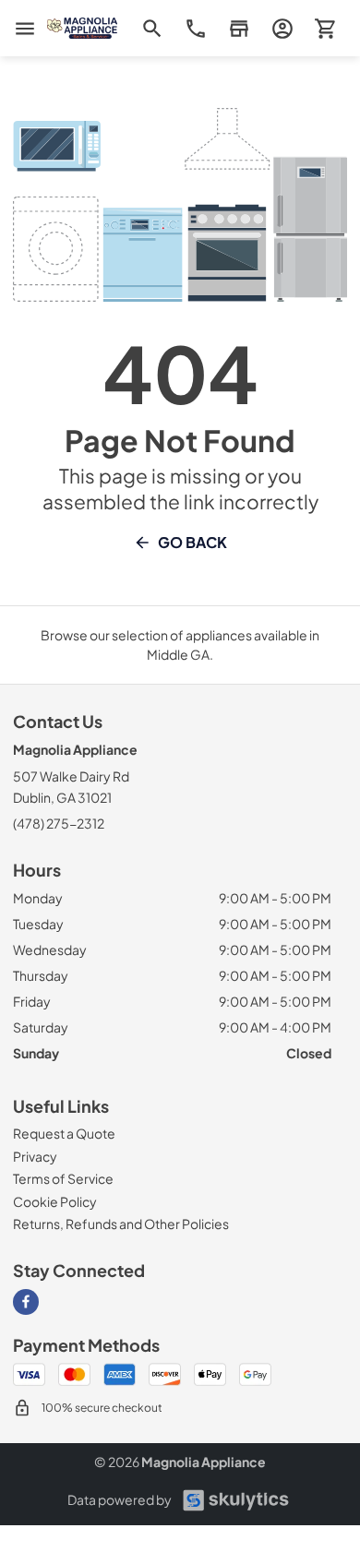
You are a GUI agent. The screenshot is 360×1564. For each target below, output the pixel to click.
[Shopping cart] (325, 28)
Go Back (192, 542)
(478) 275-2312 (58, 823)
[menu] (25, 28)
